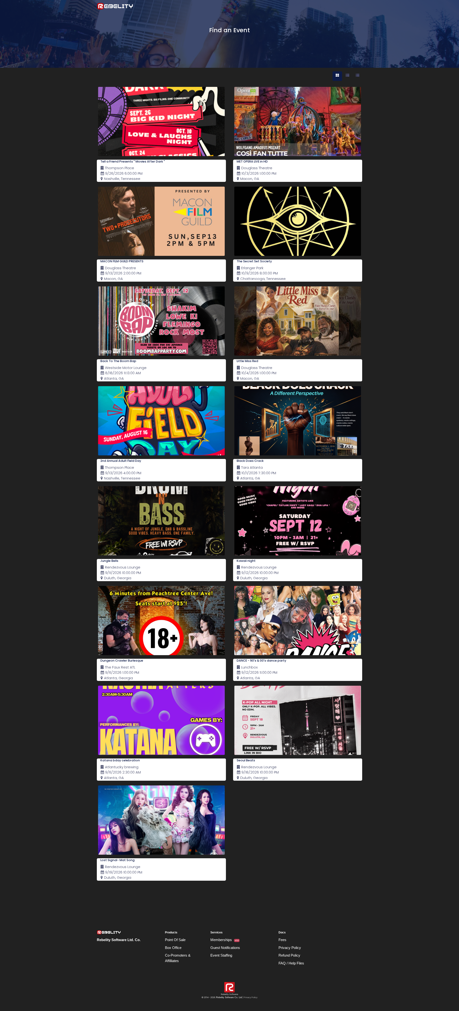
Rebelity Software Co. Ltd (229, 997)
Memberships (224, 940)
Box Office (173, 948)
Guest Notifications (225, 948)
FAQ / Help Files (291, 963)
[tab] (337, 76)
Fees (282, 940)
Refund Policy (289, 955)
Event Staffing (221, 955)
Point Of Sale (175, 940)
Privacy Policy (290, 948)
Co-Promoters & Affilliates (178, 958)
